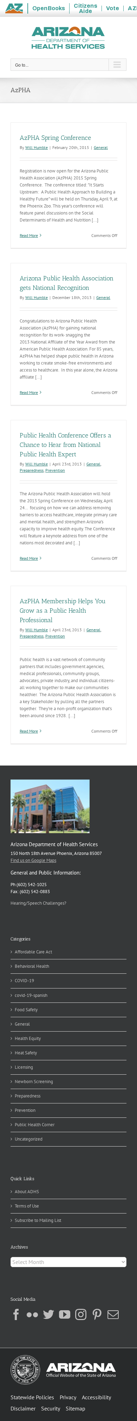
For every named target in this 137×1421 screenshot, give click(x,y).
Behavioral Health (32, 966)
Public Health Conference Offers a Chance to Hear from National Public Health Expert (65, 444)
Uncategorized (29, 1139)
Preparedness (32, 470)
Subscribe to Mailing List (38, 1220)
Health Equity (28, 1038)
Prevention (55, 470)
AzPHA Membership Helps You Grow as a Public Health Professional (63, 610)
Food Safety (26, 1010)
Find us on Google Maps (33, 860)
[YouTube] (64, 1314)
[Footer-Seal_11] (63, 1357)
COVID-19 (24, 981)
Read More (29, 235)
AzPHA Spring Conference (55, 138)
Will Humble (36, 147)
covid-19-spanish (31, 995)
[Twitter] (48, 1314)
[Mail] (113, 1314)
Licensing (24, 1067)
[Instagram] (80, 1314)
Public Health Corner (34, 1125)
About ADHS (27, 1192)
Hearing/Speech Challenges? (38, 903)
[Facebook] (16, 1314)
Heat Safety (26, 1053)
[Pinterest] (97, 1314)
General (101, 147)
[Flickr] (32, 1314)
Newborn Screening (34, 1082)
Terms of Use (27, 1206)
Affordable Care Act (33, 952)
